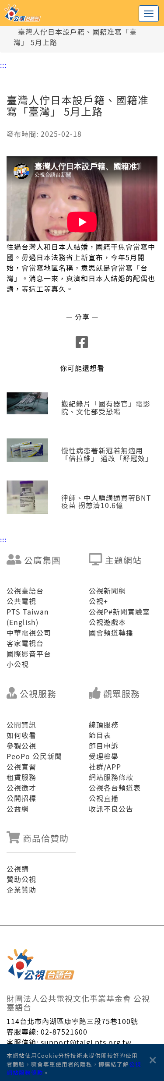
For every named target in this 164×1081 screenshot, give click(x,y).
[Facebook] (82, 344)
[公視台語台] (82, 13)
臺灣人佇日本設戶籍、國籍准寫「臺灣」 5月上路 (75, 36)
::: (3, 65)
